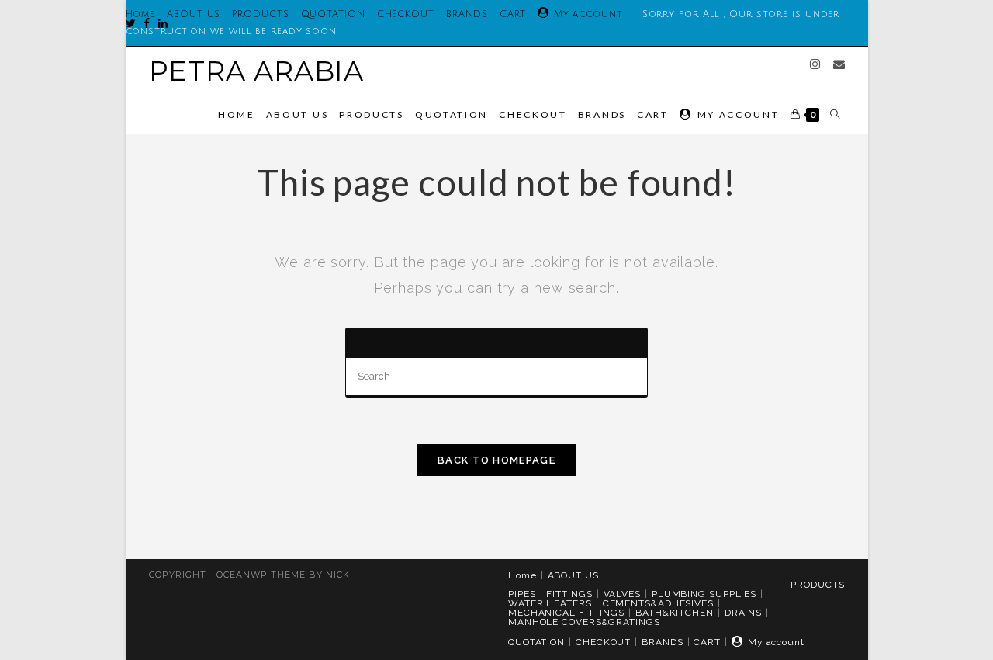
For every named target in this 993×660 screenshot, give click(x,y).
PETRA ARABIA (257, 71)
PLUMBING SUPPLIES (704, 594)
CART (513, 14)
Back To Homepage (496, 460)
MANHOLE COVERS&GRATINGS (584, 622)
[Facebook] (143, 23)
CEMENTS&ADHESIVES (658, 603)
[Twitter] (131, 23)
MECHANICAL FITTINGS (566, 612)
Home (522, 575)
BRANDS (467, 14)
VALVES (622, 594)
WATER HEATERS (550, 603)
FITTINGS (569, 594)
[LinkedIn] (159, 23)
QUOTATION (333, 14)
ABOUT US (193, 14)
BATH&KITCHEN (674, 612)
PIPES (522, 594)
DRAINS (743, 612)
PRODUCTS (260, 14)
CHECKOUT (405, 14)
